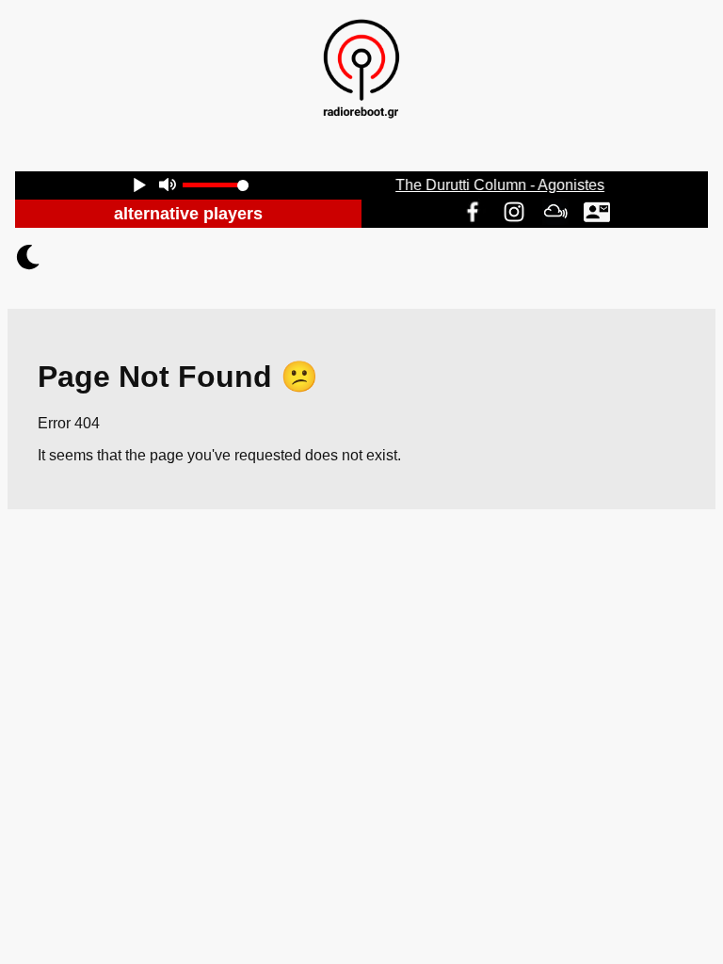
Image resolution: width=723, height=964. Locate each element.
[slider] (216, 185)
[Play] (139, 187)
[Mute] (167, 187)
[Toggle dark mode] (361, 257)
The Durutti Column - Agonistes (500, 185)
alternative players (188, 213)
